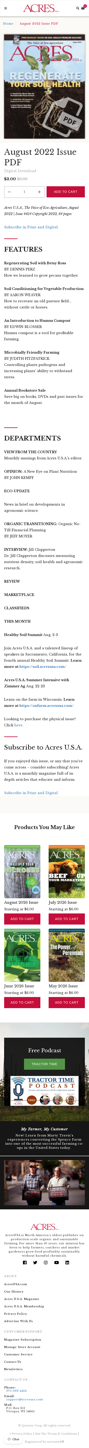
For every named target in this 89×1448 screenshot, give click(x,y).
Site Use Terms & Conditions (56, 1433)
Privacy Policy (15, 1314)
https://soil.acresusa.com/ (42, 667)
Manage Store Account (22, 1347)
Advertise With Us (18, 1321)
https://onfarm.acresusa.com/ (46, 706)
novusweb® (55, 1441)
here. (18, 725)
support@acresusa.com (24, 1399)
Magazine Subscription (22, 1339)
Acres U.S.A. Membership (24, 1306)
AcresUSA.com (15, 1284)
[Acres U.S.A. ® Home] (41, 8)
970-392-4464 (16, 1391)
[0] (83, 8)
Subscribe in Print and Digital (31, 227)
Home (8, 23)
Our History (14, 1291)
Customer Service (18, 1354)
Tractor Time (44, 1064)
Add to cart (22, 919)
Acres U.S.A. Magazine (21, 1299)
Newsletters (13, 1369)
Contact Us (12, 1362)
